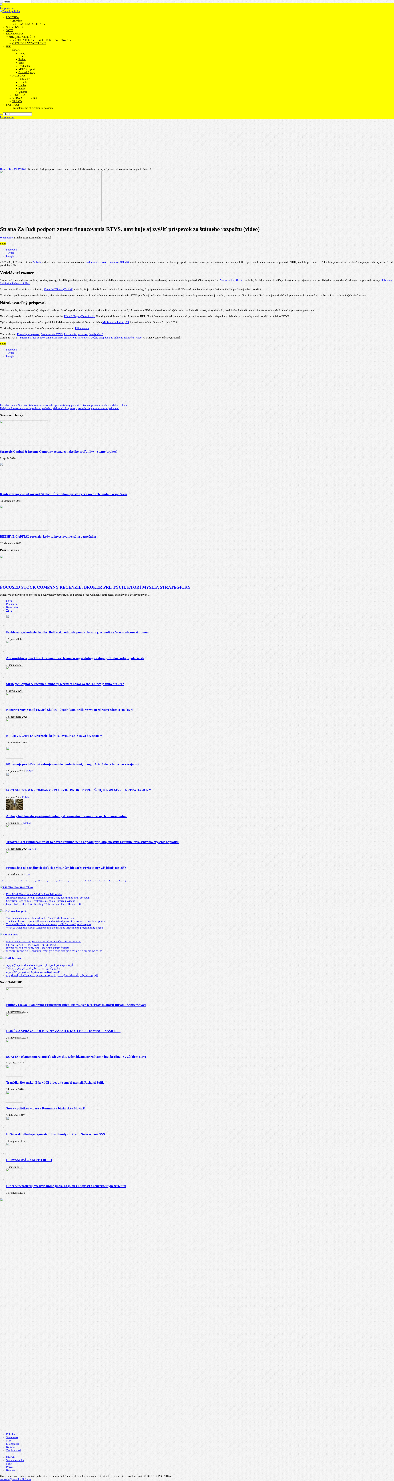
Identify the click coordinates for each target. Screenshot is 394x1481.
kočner (104, 881)
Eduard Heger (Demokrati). (79, 316)
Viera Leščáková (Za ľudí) (58, 289)
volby (99, 881)
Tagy (9, 610)
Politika (10, 1434)
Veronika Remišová (231, 280)
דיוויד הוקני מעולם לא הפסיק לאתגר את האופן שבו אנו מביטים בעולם (43, 941)
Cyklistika (24, 65)
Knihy (21, 88)
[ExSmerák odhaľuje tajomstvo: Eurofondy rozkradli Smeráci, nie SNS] (14, 1127)
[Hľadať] (1, 114)
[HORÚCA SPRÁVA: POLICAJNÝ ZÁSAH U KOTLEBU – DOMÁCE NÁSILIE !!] (14, 1024)
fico (15, 881)
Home (3, 168)
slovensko (132, 881)
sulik (94, 881)
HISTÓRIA (18, 94)
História (10, 1457)
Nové (9, 600)
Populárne (11, 603)
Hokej (21, 52)
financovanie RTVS (52, 334)
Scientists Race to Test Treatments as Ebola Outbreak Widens (40, 900)
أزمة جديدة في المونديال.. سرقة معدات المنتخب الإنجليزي (39, 965)
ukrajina (20, 881)
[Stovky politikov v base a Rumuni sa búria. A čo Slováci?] (14, 1101)
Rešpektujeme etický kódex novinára (33, 107)
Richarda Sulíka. (20, 283)
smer (117, 881)
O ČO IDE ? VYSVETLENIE (29, 43)
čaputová (49, 881)
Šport (9, 1463)
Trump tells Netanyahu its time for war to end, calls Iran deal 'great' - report (48, 924)
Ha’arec (13, 934)
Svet (8, 1440)
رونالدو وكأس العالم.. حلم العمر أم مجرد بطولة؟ (34, 968)
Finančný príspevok (28, 334)
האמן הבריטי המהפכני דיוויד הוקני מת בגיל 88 (31, 944)
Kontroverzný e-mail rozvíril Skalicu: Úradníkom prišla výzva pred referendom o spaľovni (63, 494)
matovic (27, 881)
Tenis (21, 62)
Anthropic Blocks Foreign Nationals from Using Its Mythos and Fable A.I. (48, 897)
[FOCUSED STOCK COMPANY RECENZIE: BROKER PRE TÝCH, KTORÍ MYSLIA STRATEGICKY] (14, 783)
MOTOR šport (26, 69)
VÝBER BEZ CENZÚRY (20, 36)
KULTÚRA (18, 75)
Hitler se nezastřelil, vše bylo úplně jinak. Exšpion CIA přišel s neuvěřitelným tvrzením (66, 1186)
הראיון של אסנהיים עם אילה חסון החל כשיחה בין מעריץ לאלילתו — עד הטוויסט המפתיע (54, 951)
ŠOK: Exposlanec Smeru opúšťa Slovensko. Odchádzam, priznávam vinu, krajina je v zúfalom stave (76, 1057)
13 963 (27, 822)
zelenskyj (111, 881)
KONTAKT (12, 104)
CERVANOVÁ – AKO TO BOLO (29, 1160)
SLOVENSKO (14, 27)
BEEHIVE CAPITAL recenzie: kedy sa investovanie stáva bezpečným (48, 536)
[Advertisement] (197, 142)
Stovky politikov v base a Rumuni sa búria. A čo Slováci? (46, 1108)
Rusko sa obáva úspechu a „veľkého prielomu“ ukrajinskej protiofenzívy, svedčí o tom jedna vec (59, 408)
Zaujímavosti (13, 1450)
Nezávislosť (96, 334)
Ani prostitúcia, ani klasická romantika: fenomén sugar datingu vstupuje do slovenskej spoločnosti (75, 658)
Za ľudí (36, 262)
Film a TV (24, 78)
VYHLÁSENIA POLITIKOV (29, 23)
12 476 (32, 848)
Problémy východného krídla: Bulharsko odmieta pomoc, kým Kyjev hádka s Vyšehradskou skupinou (77, 632)
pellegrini (56, 881)
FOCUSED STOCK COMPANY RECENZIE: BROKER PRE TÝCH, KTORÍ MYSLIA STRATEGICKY (95, 587)
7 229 (27, 874)
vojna (11, 881)
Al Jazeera (14, 958)
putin (2, 881)
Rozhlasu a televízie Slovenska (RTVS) (106, 262)
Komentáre (12, 607)
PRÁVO (17, 101)
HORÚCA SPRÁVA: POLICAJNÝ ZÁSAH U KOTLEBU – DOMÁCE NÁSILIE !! (63, 1031)
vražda (78, 881)
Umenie (22, 91)
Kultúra (10, 1447)
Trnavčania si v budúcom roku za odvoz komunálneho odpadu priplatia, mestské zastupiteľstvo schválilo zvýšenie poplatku (92, 842)
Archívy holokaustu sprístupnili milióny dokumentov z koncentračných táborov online (66, 816)
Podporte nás (7, 8)
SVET (9, 30)
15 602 (25, 797)
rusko (6, 881)
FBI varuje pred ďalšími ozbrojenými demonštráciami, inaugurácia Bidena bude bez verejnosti (72, 764)
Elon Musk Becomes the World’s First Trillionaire (34, 894)
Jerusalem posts (17, 911)
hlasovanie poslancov (76, 334)
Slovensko (12, 1437)
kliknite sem (82, 328)
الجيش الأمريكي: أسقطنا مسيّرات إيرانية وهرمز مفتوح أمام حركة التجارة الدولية (52, 975)
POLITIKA (12, 17)
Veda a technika (15, 1460)
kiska (62, 881)
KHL (27, 56)
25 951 (29, 771)
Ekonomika (12, 1443)
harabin (72, 881)
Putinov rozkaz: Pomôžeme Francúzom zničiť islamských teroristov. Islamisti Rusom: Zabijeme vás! (76, 1005)
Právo (9, 1466)
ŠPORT (16, 49)
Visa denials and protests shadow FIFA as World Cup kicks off (41, 917)
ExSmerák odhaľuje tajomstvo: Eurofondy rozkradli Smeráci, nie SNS (55, 1134)
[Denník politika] (10, 11)
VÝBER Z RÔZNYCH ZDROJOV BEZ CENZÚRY (41, 40)
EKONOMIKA (14, 33)
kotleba (84, 881)
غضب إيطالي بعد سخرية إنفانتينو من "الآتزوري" (33, 971)
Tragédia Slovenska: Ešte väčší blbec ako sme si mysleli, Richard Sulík (55, 1082)
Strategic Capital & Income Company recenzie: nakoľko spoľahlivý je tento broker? (59, 451)
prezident (38, 881)
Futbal (22, 59)
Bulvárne (17, 20)
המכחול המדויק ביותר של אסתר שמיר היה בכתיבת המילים (38, 947)
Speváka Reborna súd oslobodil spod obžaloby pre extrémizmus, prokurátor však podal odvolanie (63, 405)
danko (90, 881)
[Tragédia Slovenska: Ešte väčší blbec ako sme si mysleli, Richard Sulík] (14, 1075)
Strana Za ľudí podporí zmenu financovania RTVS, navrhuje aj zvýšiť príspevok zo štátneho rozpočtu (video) (81, 337)
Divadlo (22, 82)
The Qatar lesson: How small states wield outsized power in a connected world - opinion (55, 921)
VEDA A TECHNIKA (24, 98)
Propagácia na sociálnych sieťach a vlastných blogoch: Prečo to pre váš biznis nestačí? (66, 868)
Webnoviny (7, 237)
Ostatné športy (26, 72)
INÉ (8, 46)
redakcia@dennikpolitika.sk (15, 1479)
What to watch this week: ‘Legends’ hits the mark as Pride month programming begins (54, 927)
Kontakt (10, 1470)
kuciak (121, 881)
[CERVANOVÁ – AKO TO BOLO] (14, 1153)
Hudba (22, 85)
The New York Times (20, 887)
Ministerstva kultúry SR (115, 322)
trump (67, 881)
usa (44, 881)
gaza (126, 881)
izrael (32, 881)
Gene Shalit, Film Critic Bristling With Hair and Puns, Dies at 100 (43, 904)
